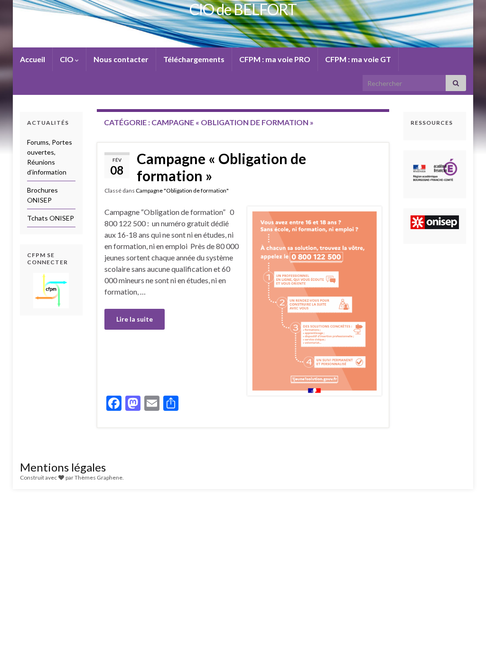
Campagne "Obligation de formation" (182, 190)
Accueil (32, 59)
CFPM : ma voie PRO (274, 59)
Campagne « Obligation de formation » (221, 167)
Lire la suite (134, 319)
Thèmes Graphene (98, 477)
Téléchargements (193, 59)
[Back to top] (465, 627)
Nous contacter (121, 59)
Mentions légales (63, 467)
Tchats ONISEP (50, 218)
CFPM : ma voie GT (358, 59)
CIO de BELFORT (243, 9)
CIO (67, 59)
